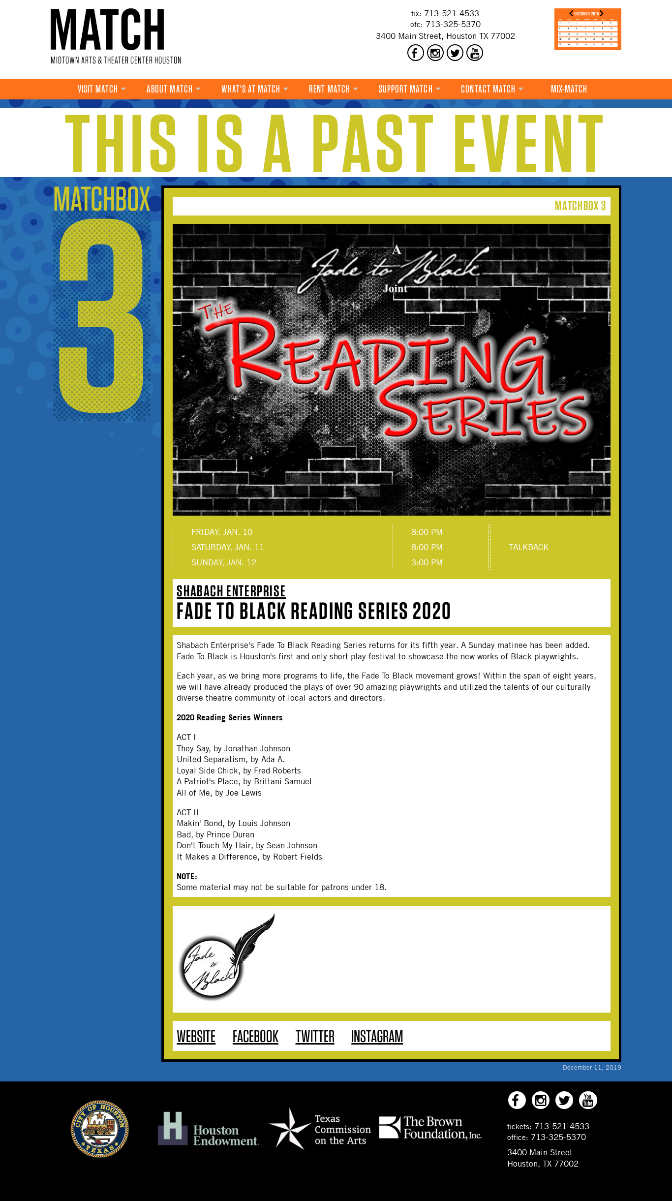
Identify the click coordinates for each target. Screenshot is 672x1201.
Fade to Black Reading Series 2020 (314, 610)
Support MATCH (406, 89)
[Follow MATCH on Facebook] (415, 52)
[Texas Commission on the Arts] (320, 1151)
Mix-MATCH (569, 89)
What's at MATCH (251, 89)
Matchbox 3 (580, 205)
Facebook (255, 1036)
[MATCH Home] (107, 29)
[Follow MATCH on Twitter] (455, 52)
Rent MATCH (329, 89)
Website (196, 1036)
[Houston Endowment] (208, 1146)
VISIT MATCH (98, 89)
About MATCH (170, 89)
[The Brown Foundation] (430, 1139)
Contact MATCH (488, 89)
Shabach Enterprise (231, 590)
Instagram (377, 1036)
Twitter (315, 1036)
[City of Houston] (100, 1155)
